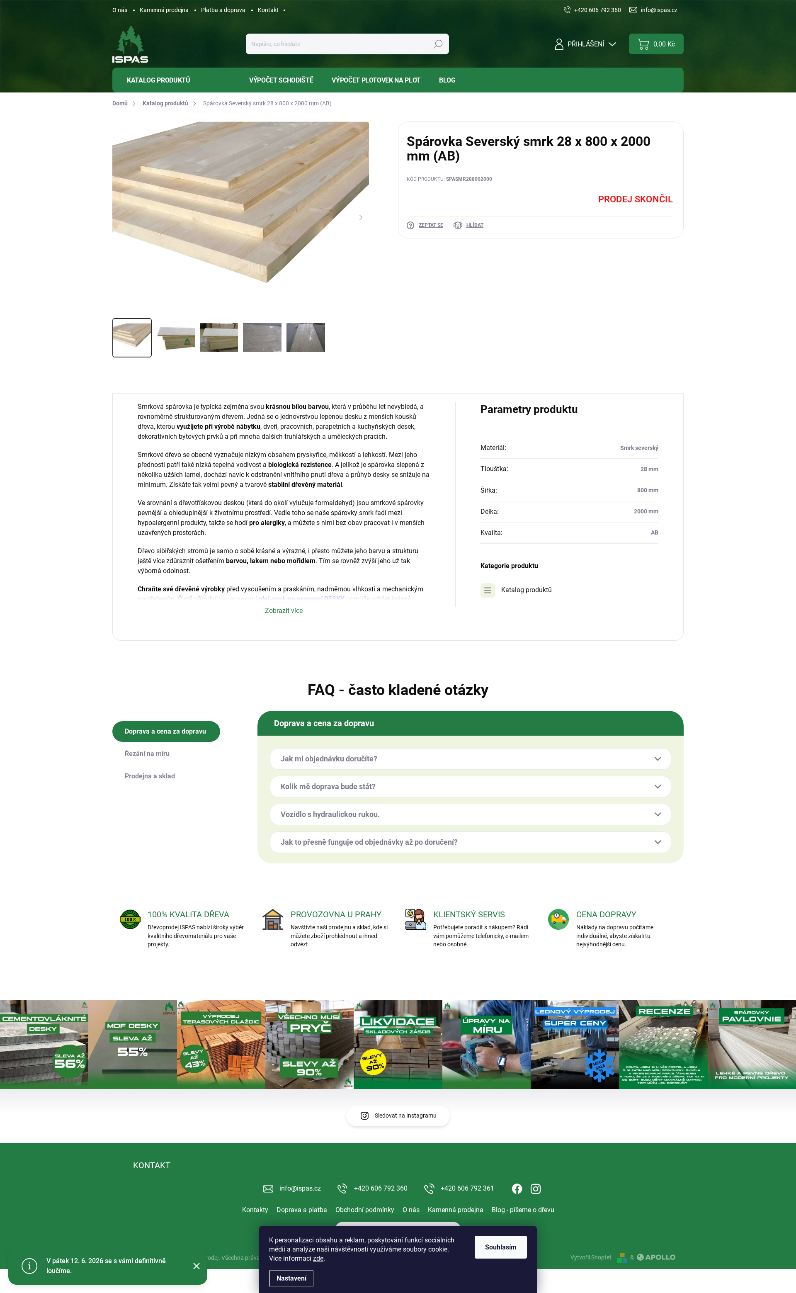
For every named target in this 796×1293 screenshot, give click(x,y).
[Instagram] (535, 1187)
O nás (119, 10)
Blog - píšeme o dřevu (523, 1210)
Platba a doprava (223, 10)
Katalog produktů (526, 590)
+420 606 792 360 (381, 1188)
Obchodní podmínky (364, 1210)
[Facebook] (517, 1187)
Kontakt (268, 10)
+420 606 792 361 (467, 1188)
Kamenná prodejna (164, 10)
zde (318, 1258)
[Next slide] (360, 217)
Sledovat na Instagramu (406, 1115)
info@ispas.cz (300, 1188)
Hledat (438, 44)
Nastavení (291, 1278)
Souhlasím (501, 1247)
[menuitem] (174, 80)
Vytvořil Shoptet (591, 1257)
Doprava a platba (302, 1210)
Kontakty (255, 1210)
